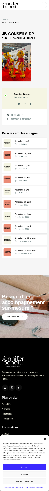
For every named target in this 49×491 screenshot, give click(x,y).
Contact (5, 434)
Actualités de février (23, 214)
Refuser (24, 474)
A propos (6, 409)
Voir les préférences (24, 481)
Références (7, 419)
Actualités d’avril (22, 190)
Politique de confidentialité (13, 487)
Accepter (24, 467)
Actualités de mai (22, 178)
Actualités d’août (22, 141)
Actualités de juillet (23, 153)
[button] (45, 438)
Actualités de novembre (25, 250)
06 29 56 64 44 (17, 115)
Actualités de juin (22, 165)
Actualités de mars (23, 202)
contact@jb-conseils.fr (21, 119)
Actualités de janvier (24, 226)
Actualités (6, 404)
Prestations (7, 414)
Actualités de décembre (25, 238)
